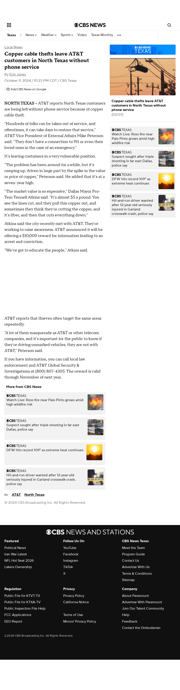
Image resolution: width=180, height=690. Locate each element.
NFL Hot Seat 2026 (19, 560)
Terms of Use (73, 615)
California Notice (76, 602)
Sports (66, 35)
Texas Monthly (102, 35)
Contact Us (130, 560)
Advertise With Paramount (142, 602)
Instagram (70, 560)
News (30, 35)
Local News (13, 47)
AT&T (16, 495)
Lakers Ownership (18, 567)
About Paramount (135, 596)
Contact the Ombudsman (141, 628)
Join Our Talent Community (143, 608)
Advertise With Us (135, 567)
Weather (48, 35)
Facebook (70, 554)
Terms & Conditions (137, 573)
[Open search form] (169, 25)
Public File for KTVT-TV (22, 596)
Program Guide (133, 554)
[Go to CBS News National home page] (90, 25)
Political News (15, 548)
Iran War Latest (15, 554)
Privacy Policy (73, 596)
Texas (11, 35)
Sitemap (128, 580)
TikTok (68, 567)
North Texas (34, 495)
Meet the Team (133, 548)
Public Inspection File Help (24, 608)
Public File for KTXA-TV (22, 602)
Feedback (129, 621)
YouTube (69, 548)
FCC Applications (17, 615)
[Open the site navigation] (34, 25)
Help (125, 615)
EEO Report (13, 621)
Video (82, 35)
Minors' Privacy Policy (79, 621)
